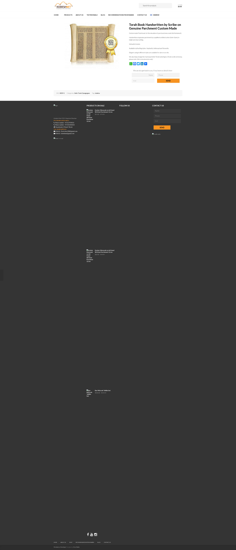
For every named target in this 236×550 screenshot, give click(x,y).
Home (55, 542)
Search (141, 5)
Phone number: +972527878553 (64, 122)
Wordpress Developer (60, 547)
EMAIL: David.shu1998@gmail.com (66, 131)
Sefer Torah (78, 93)
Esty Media (76, 547)
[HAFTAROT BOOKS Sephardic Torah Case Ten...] (1, 275)
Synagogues (86, 93)
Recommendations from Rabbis (85, 542)
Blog (98, 542)
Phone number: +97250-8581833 (65, 125)
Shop (70, 542)
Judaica (97, 93)
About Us (63, 542)
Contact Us (107, 542)
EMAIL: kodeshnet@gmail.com (64, 133)
